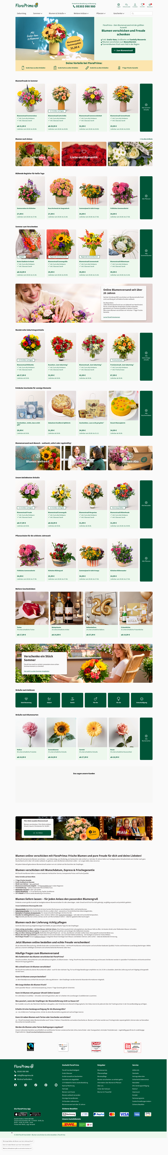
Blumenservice (102, 1070)
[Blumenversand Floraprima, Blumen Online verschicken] (26, 8)
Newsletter (135, 1083)
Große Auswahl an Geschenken (72, 1076)
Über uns (100, 1086)
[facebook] (15, 1085)
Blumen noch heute (68, 1092)
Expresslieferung (45, 886)
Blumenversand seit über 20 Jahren (73, 1104)
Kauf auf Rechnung (68, 1086)
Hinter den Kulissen (103, 1089)
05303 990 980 (85, 6)
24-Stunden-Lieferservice (70, 1101)
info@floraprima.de (25, 1075)
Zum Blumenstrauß (124, 50)
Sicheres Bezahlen (138, 1104)
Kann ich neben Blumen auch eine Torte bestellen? (16, 1144)
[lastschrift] (84, 1114)
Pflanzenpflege (102, 1073)
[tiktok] (35, 1085)
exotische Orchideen (65, 915)
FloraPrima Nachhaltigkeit (70, 1070)
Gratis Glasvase (67, 1073)
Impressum (136, 1092)
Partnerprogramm (138, 1098)
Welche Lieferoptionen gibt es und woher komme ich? (17, 1148)
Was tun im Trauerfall (104, 1092)
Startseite (135, 1073)
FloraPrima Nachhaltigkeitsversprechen (39, 1032)
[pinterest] (46, 1085)
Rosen (37, 915)
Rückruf (134, 1089)
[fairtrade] (31, 1047)
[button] (9, 1135)
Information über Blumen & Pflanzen (109, 1083)
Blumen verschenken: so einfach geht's (110, 1079)
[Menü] (67, 1043)
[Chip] (96, 1047)
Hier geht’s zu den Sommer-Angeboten (36, 671)
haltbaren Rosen (40, 937)
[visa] (124, 1114)
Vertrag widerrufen (138, 1076)
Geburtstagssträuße (22, 911)
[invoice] (69, 1114)
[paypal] (99, 1114)
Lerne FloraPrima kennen (111, 317)
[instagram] (25, 1085)
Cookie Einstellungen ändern (141, 1101)
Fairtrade (65, 1089)
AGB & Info (135, 1070)
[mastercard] (112, 1114)
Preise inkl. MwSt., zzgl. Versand (24, 1124)
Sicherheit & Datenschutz (140, 1079)
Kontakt (134, 1095)
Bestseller (18, 913)
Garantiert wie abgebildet (70, 1079)
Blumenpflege (102, 1076)
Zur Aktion (39, 833)
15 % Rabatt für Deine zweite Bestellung (75, 1083)
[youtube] (56, 1085)
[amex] (137, 1114)
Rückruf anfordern (24, 1079)
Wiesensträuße (20, 909)
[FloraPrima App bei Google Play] (35, 1114)
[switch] (63, 1048)
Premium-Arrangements (32, 913)
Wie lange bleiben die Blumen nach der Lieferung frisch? (18, 1141)
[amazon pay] (148, 1114)
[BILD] (132, 1047)
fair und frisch (34, 884)
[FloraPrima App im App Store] (20, 1114)
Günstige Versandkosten (70, 1098)
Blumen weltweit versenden (71, 1095)
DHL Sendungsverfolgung (140, 1086)
